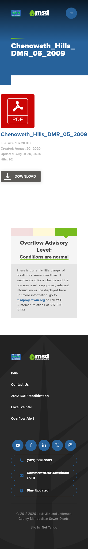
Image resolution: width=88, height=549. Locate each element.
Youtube (17, 445)
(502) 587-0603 (39, 460)
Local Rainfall (22, 407)
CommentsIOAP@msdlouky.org (48, 475)
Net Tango (49, 527)
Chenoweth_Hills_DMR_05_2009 (44, 134)
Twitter (57, 445)
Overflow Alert (22, 418)
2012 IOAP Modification (30, 396)
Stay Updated (38, 490)
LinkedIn (44, 445)
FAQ (14, 373)
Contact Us (20, 384)
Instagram (70, 445)
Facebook (31, 445)
